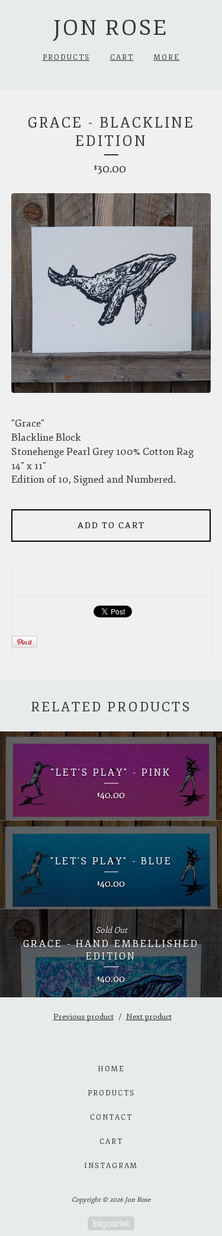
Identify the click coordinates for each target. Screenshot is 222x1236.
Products (66, 57)
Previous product (83, 1017)
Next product (149, 1017)
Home (111, 1069)
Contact (111, 1117)
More (167, 57)
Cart (122, 57)
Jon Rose (111, 28)
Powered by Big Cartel (111, 1223)
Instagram (111, 1166)
